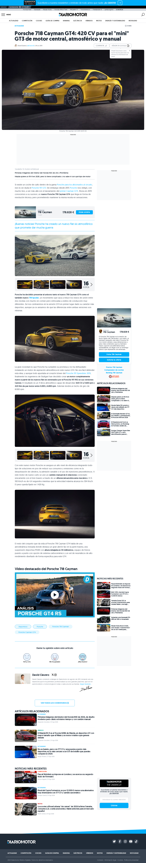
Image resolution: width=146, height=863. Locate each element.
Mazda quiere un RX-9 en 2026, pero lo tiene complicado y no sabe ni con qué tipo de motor (52, 176)
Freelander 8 (97, 10)
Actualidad (13, 21)
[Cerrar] (130, 50)
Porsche (73, 188)
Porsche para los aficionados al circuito (74, 184)
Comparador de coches (114, 370)
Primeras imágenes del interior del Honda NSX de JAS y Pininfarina (41, 173)
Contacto (100, 860)
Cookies (120, 860)
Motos (99, 21)
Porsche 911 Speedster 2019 (78, 373)
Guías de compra (52, 21)
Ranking (66, 21)
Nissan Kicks (47, 10)
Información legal (110, 860)
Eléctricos (77, 21)
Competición (27, 21)
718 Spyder (34, 297)
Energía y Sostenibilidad (115, 21)
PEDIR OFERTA (84, 212)
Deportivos (23, 626)
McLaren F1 (74, 10)
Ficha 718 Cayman (114, 354)
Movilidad (133, 21)
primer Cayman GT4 (69, 191)
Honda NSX (27, 10)
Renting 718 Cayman (114, 373)
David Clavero (22, 45)
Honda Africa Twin (60, 10)
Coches (39, 21)
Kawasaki (37, 10)
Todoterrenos (85, 10)
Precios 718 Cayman (114, 367)
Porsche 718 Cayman (60, 626)
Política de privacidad (131, 860)
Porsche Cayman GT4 (27, 632)
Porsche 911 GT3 (39, 188)
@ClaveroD (30, 45)
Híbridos (89, 21)
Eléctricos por (14, 7)
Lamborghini (108, 10)
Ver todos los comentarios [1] (55, 703)
